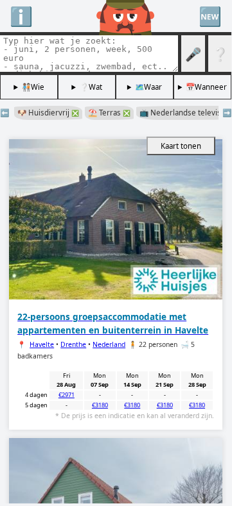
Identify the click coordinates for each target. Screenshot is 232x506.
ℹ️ (21, 15)
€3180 (100, 405)
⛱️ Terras (109, 112)
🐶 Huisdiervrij (48, 112)
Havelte (42, 344)
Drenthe (73, 344)
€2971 (66, 395)
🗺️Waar (148, 87)
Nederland (109, 344)
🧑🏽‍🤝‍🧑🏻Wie (33, 87)
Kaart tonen (181, 146)
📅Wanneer (206, 87)
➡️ (226, 112)
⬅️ (4, 112)
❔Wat (91, 87)
